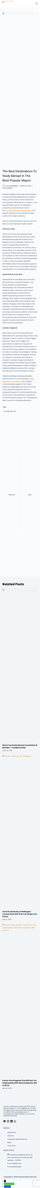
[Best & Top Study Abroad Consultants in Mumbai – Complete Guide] (20, 665)
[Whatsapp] (15, 1121)
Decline (25, 1185)
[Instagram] (8, 1121)
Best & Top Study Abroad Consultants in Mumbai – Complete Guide (19, 746)
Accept (14, 1185)
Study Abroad (7, 188)
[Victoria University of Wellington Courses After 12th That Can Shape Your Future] (20, 831)
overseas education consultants (18, 210)
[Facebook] (4, 1121)
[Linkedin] (11, 1121)
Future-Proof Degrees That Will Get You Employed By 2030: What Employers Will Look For (19, 1083)
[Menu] (37, 4)
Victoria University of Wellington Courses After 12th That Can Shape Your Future (19, 914)
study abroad (10, 411)
